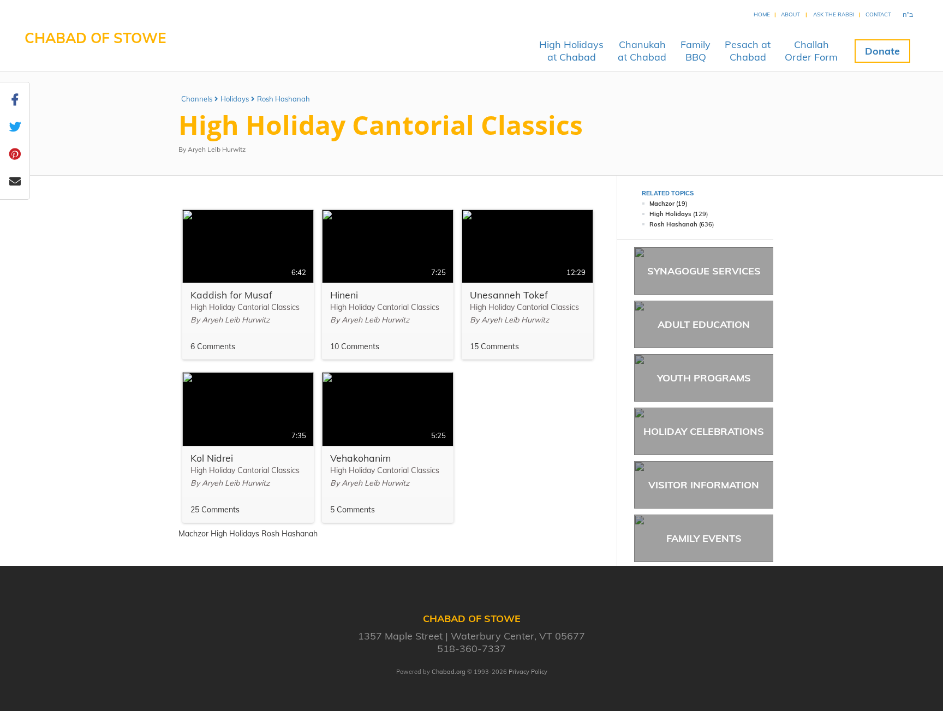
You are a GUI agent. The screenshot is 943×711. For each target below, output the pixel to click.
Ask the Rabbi (834, 14)
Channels (196, 98)
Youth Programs (704, 378)
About (790, 14)
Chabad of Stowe (95, 38)
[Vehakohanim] (387, 447)
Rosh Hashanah (283, 98)
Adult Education (704, 324)
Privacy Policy (528, 672)
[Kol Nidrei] (248, 447)
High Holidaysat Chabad (571, 50)
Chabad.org (448, 672)
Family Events (704, 538)
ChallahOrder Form (811, 50)
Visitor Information (703, 485)
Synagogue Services (704, 271)
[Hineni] (387, 285)
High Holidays (670, 214)
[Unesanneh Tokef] (527, 285)
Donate (882, 51)
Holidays (234, 98)
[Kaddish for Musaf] (248, 285)
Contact (878, 14)
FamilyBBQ (696, 50)
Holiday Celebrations (703, 431)
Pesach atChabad (748, 50)
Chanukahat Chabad (642, 50)
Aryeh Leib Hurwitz (217, 149)
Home (762, 14)
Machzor (662, 203)
